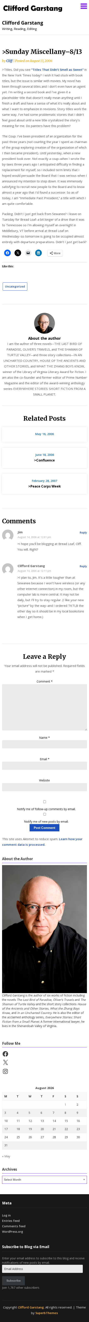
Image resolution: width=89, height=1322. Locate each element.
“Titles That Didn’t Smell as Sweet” (57, 69)
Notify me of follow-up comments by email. (46, 809)
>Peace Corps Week (44, 486)
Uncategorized (15, 286)
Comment (45, 681)
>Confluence (44, 460)
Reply (83, 532)
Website (44, 780)
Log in (6, 1215)
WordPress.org (12, 1232)
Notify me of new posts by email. (46, 821)
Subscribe (13, 1280)
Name (44, 738)
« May (6, 1156)
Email (44, 759)
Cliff (9, 61)
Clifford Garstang (22, 22)
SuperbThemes (46, 1313)
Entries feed (11, 1221)
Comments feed (13, 1226)
